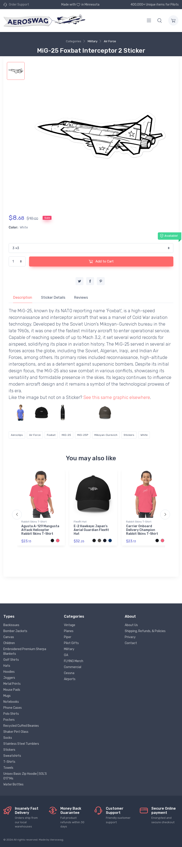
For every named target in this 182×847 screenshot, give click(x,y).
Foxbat (51, 435)
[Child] (20, 412)
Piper (67, 637)
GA (66, 655)
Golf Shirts (11, 660)
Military (92, 41)
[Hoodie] (84, 412)
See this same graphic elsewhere (116, 397)
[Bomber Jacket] (147, 412)
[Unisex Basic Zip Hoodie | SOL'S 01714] (126, 412)
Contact (131, 643)
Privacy (130, 637)
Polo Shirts (11, 714)
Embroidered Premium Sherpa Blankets (24, 651)
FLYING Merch (73, 661)
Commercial (72, 667)
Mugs (7, 696)
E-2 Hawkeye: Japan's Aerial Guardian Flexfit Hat (91, 530)
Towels (8, 768)
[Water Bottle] (62, 412)
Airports (69, 679)
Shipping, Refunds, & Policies (145, 631)
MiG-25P (82, 435)
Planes (68, 631)
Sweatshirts (12, 756)
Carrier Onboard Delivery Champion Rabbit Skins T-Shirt (142, 530)
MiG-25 (66, 435)
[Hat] (41, 412)
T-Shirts (9, 762)
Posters (9, 720)
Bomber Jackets (15, 631)
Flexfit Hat (80, 521)
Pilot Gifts (71, 643)
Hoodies (9, 672)
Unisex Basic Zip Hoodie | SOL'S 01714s (25, 776)
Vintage (69, 625)
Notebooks (11, 702)
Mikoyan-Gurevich (105, 435)
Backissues (11, 625)
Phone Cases (12, 708)
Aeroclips (17, 435)
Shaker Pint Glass (15, 732)
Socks (7, 738)
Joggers (9, 678)
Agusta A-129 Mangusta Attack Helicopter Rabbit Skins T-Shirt (40, 530)
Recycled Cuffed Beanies (21, 726)
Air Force (110, 41)
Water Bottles (13, 784)
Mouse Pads (11, 690)
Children (9, 643)
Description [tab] (22, 297)
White (144, 435)
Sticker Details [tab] (53, 297)
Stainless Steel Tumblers (21, 744)
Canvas (8, 637)
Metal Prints (12, 684)
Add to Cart (104, 261)
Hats (6, 666)
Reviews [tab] (81, 297)
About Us (131, 625)
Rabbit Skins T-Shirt (34, 521)
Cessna (69, 673)
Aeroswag (56, 839)
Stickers (129, 435)
